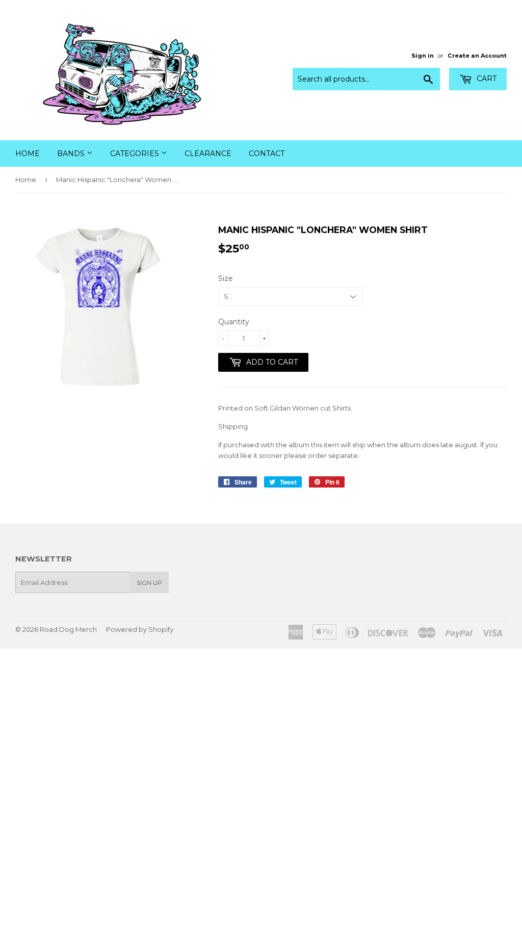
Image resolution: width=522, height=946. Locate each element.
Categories (135, 153)
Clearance (208, 153)
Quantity (233, 321)
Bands (72, 153)
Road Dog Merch (68, 629)
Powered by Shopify (139, 629)
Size (225, 278)
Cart (486, 78)
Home (27, 153)
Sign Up (149, 582)
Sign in (422, 55)
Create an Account (477, 55)
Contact (266, 153)
